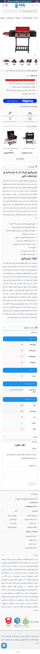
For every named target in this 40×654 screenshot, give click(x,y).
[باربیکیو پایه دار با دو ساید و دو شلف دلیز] (34, 55)
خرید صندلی (32, 544)
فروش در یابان (12, 516)
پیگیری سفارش (32, 516)
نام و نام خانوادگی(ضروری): (28, 458)
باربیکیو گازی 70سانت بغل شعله (11, 149)
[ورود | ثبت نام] (3, 5)
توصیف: (34, 448)
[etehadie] (17, 622)
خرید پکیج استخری (30, 548)
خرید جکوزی (32, 540)
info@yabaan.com (30, 507)
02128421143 (32, 503)
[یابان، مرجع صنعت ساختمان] (20, 5)
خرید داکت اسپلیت (31, 536)
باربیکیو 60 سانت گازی (29, 148)
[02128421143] (33, 5)
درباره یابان (13, 519)
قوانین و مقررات (31, 527)
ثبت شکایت (32, 523)
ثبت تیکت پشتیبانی (30, 519)
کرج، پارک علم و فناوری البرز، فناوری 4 (25, 499)
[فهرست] (37, 5)
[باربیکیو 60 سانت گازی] (29, 138)
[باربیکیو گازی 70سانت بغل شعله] (11, 138)
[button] (34, 142)
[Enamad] (34, 622)
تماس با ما (13, 523)
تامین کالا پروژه (12, 527)
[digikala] (8, 622)
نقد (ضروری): (32, 465)
